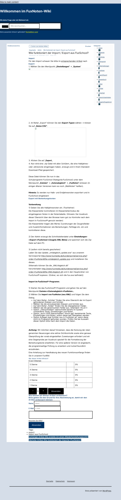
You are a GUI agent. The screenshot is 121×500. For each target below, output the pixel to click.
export (32, 432)
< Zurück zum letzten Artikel (39, 46)
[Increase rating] (43, 391)
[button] (88, 46)
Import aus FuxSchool (38, 434)
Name (31, 403)
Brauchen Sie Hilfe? (35, 421)
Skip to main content (9, 2)
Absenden (56, 391)
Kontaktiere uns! (32, 32)
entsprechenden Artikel (71, 61)
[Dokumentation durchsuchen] (5, 26)
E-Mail (31, 408)
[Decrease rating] (33, 391)
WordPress (106, 491)
